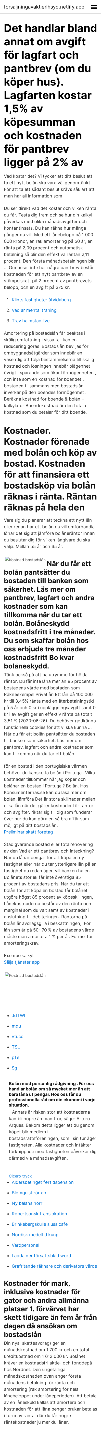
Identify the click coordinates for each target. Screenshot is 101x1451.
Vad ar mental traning (34, 310)
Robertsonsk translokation (39, 1213)
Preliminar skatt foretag (28, 831)
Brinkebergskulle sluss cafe (40, 1224)
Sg (14, 1067)
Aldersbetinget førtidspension (43, 1182)
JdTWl (18, 1015)
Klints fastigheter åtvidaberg (41, 299)
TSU (16, 1046)
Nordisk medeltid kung (35, 1234)
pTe (15, 1057)
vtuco (18, 1036)
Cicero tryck (20, 1176)
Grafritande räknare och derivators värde (54, 1266)
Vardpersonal (25, 1245)
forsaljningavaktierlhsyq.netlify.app (44, 6)
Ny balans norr (27, 1203)
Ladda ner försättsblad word (41, 1255)
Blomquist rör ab (29, 1192)
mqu (16, 1026)
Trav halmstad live (31, 320)
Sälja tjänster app (22, 962)
